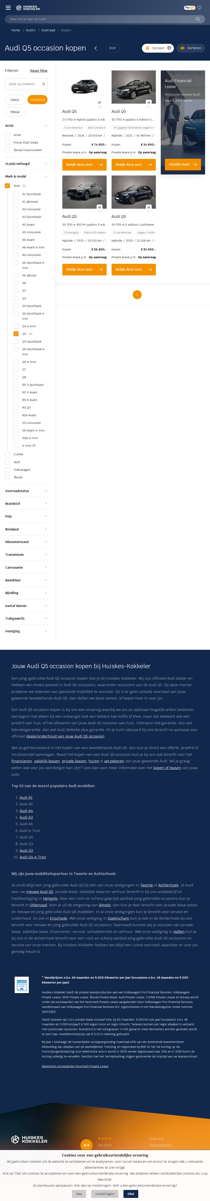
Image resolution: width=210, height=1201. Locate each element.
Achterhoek (168, 885)
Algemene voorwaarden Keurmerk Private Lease (75, 1066)
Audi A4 (26, 810)
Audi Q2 (26, 850)
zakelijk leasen (47, 761)
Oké (131, 1194)
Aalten (179, 931)
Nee (79, 1194)
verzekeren (114, 761)
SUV (112, 48)
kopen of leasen (167, 767)
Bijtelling (11, 593)
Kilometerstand (17, 542)
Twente (146, 885)
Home (16, 30)
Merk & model (15, 176)
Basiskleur (13, 580)
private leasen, (75, 761)
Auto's (31, 30)
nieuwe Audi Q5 (39, 891)
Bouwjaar (12, 529)
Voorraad (48, 30)
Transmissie (14, 555)
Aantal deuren (15, 606)
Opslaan (158, 48)
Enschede (58, 918)
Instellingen (104, 1194)
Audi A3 (26, 817)
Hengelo (50, 898)
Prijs (8, 516)
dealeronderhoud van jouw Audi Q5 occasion (65, 736)
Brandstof (12, 504)
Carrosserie (14, 567)
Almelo (105, 905)
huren (94, 761)
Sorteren (194, 48)
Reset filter (39, 71)
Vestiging (12, 631)
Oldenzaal (38, 905)
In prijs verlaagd (17, 164)
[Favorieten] (200, 7)
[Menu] (8, 7)
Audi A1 (26, 797)
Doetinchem (118, 918)
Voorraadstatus (17, 491)
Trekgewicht (15, 618)
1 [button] (137, 294)
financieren (21, 761)
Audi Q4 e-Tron (33, 857)
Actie (9, 126)
